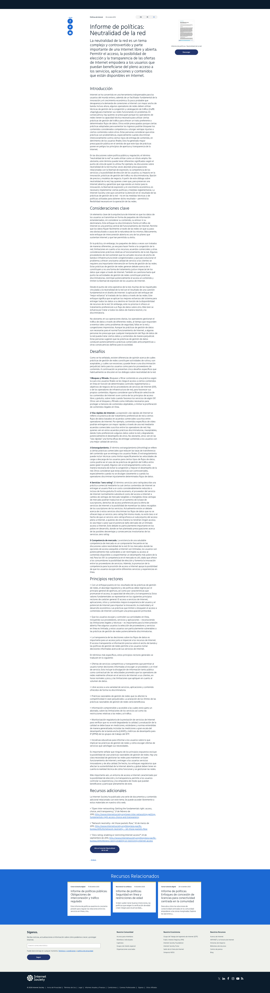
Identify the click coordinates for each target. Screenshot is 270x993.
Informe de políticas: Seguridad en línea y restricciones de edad (129, 894)
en (141, 17)
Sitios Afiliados (151, 987)
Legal (80, 987)
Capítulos (120, 943)
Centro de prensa (216, 949)
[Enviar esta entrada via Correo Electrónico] (70, 32)
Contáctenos (112, 987)
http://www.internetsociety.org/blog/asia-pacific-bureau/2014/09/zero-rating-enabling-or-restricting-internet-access (123, 839)
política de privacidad (85, 951)
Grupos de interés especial (126, 946)
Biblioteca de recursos (218, 946)
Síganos (141, 987)
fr (147, 17)
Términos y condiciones (67, 951)
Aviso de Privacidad (54, 987)
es (154, 17)
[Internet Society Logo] (36, 978)
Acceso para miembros (125, 936)
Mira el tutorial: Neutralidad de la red (104, 849)
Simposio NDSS (168, 952)
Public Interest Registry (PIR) (173, 940)
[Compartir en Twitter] (70, 27)
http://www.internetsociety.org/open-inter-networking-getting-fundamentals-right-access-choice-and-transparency (123, 816)
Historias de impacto (217, 943)
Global (93, 860)
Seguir (38, 957)
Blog (211, 952)
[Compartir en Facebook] (70, 21)
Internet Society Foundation (173, 943)
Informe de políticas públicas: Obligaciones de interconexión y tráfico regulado (89, 896)
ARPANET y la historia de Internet (222, 940)
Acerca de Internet (216, 936)
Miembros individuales (125, 940)
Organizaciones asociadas (126, 949)
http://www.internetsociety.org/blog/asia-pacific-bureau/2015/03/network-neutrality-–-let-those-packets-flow (118, 828)
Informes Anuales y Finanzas (95, 987)
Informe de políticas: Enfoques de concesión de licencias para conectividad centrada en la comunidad (178, 896)
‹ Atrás (70, 18)
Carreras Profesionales (127, 987)
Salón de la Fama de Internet (173, 949)
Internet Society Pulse (171, 946)
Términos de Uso (70, 987)
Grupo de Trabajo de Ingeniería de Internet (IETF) (180, 936)
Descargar (186, 52)
